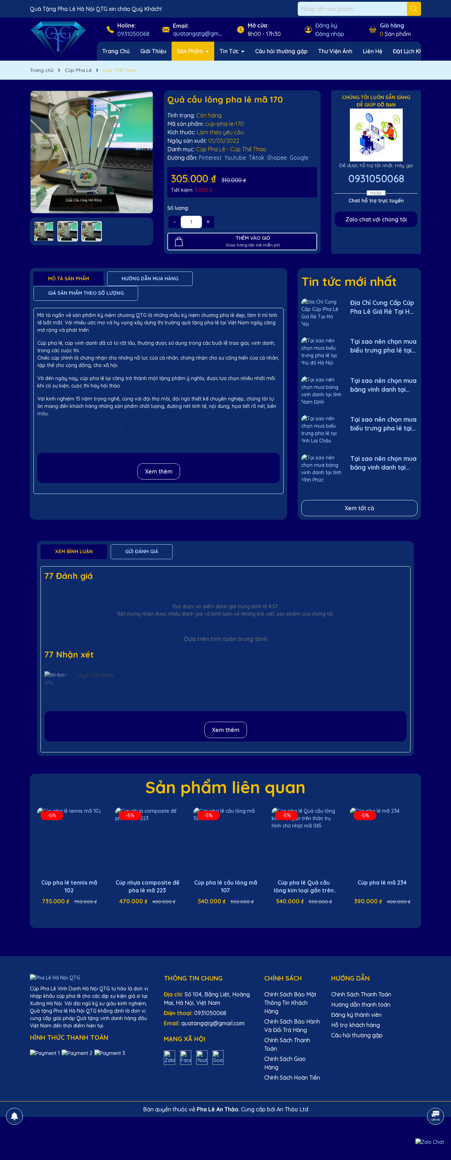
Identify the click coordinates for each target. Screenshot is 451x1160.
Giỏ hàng (392, 25)
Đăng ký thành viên (356, 1014)
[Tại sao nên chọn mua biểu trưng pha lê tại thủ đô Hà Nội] (321, 351)
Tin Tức (230, 51)
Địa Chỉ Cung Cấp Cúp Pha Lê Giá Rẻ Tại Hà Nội (382, 307)
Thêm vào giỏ (74, 913)
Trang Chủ (116, 51)
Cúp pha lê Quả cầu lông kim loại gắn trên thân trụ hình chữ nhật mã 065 (304, 887)
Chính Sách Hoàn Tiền (292, 1077)
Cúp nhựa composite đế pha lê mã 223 (147, 886)
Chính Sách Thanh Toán (361, 994)
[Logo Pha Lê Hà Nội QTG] (58, 39)
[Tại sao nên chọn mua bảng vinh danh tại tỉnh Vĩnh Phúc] (321, 468)
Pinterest (210, 157)
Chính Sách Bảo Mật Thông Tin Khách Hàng (290, 1003)
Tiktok (256, 157)
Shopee (277, 157)
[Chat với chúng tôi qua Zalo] (429, 1142)
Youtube (235, 157)
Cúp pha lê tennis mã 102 (69, 886)
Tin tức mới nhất (349, 281)
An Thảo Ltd (292, 1109)
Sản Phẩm (191, 51)
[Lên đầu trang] (436, 1096)
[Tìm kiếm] (414, 9)
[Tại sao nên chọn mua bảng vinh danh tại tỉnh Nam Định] (321, 390)
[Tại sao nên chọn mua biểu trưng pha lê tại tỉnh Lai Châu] (321, 429)
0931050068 (133, 33)
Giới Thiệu (153, 51)
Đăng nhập (329, 33)
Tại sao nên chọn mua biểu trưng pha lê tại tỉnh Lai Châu (383, 424)
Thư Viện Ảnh (335, 51)
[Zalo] (169, 1057)
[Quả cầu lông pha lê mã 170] (91, 152)
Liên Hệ (372, 51)
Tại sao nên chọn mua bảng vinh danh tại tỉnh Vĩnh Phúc (383, 463)
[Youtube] (202, 1057)
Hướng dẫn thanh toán (360, 1004)
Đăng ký (326, 25)
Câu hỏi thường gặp (281, 51)
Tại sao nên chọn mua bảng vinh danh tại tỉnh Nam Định (383, 385)
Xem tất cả (359, 508)
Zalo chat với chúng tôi (376, 219)
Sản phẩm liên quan (225, 787)
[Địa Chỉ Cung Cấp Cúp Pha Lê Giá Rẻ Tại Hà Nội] (321, 312)
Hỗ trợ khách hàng (355, 1024)
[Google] (218, 1057)
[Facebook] (185, 1057)
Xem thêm (159, 471)
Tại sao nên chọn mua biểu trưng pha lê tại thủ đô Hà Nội (383, 346)
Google (299, 157)
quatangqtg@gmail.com (204, 33)
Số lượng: (178, 208)
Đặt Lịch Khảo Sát (416, 51)
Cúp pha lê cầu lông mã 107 (225, 886)
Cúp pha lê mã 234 (382, 882)
